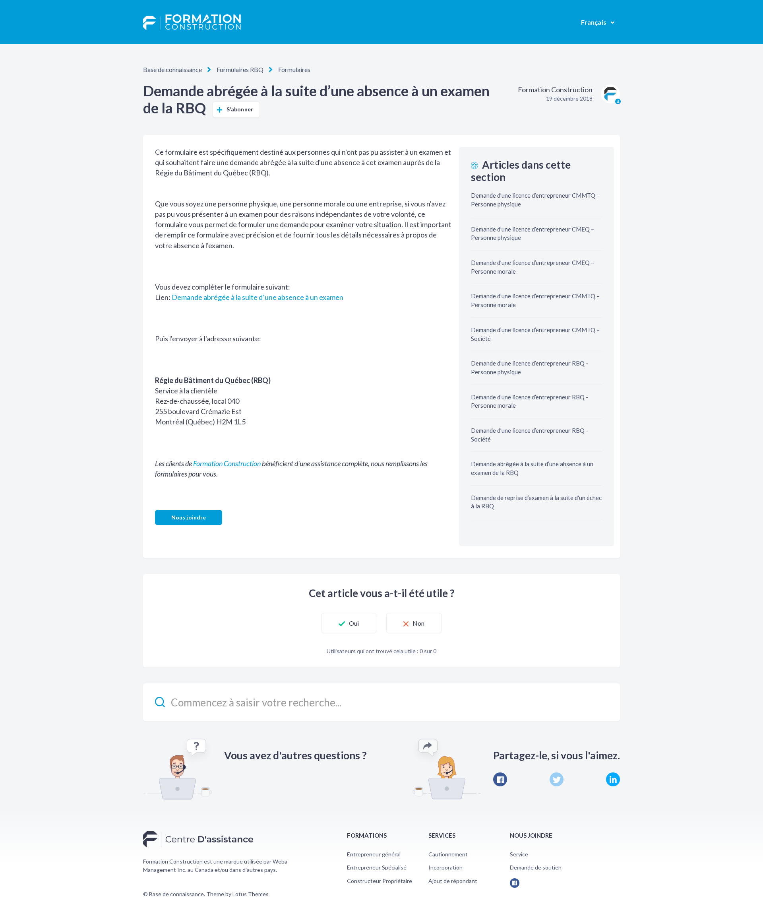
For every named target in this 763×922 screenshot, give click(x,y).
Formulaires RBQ (240, 69)
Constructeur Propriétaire (379, 880)
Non (418, 623)
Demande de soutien (536, 867)
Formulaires (294, 69)
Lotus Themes (250, 894)
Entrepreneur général (374, 854)
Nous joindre (188, 517)
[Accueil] (192, 22)
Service (519, 854)
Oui (354, 623)
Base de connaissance (172, 69)
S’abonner (240, 109)
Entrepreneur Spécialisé (377, 867)
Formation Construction (227, 463)
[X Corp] (557, 779)
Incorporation (445, 867)
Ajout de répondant (452, 880)
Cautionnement (448, 854)
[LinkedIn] (613, 779)
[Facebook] (500, 779)
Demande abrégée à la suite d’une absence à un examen (257, 297)
